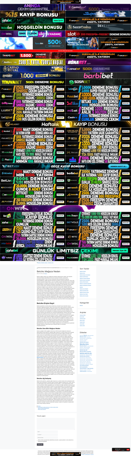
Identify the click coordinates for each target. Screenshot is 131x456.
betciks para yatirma (84, 356)
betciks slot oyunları (88, 357)
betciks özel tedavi (82, 364)
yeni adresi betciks (89, 371)
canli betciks (91, 364)
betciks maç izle (83, 350)
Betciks (81, 287)
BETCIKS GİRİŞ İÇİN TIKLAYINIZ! (65, 50)
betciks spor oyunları (82, 360)
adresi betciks (40, 407)
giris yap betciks (83, 367)
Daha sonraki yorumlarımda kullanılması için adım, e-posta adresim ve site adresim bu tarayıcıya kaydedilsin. (55, 440)
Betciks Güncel (83, 345)
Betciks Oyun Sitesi (84, 294)
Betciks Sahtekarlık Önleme (85, 285)
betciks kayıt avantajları (87, 347)
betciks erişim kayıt (46, 407)
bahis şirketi (81, 335)
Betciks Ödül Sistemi (84, 281)
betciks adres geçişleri (90, 335)
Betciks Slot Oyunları (84, 295)
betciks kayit (81, 347)
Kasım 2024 (82, 325)
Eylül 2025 (82, 316)
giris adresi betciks (84, 365)
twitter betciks (83, 371)
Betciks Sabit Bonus (84, 276)
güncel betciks (83, 368)
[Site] (32, 88)
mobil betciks (90, 368)
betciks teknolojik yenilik (89, 360)
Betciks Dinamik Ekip (84, 290)
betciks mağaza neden (54, 407)
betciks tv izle (88, 361)
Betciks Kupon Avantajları (85, 274)
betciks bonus (82, 339)
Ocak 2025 (82, 323)
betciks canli (85, 339)
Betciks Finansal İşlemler (85, 278)
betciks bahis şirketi (88, 338)
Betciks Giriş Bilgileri (84, 288)
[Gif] (65, 124)
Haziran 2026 (82, 315)
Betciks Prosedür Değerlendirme (43, 408)
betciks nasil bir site (86, 353)
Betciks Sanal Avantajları (85, 280)
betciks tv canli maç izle (83, 361)
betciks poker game (82, 357)
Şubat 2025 (82, 322)
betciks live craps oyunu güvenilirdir (84, 348)
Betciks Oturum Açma (84, 292)
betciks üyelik (87, 364)
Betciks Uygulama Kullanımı (85, 283)
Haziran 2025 (82, 318)
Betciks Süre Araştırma (42, 409)
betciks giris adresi (84, 342)
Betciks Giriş (82, 273)
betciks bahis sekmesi (83, 338)
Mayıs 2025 (82, 320)
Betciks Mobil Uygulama (85, 351)
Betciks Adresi (83, 271)
